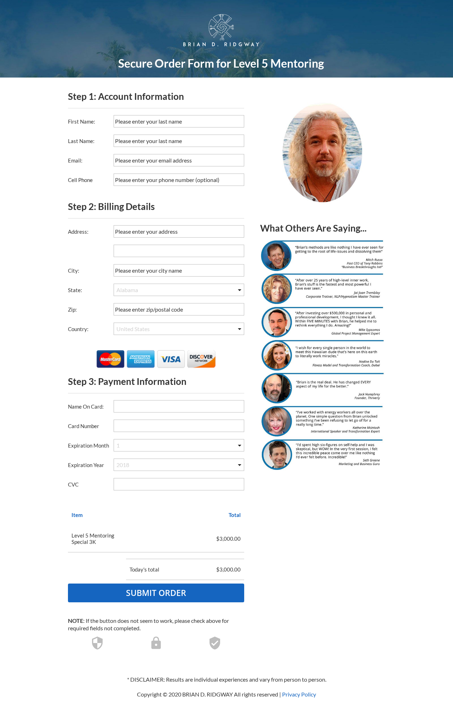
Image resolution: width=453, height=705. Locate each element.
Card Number (83, 426)
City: (73, 270)
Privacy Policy (299, 694)
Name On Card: (86, 406)
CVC (73, 484)
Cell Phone (80, 180)
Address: (78, 231)
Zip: (72, 309)
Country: (78, 329)
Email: (75, 160)
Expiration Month (88, 445)
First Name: (81, 121)
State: (75, 290)
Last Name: (81, 141)
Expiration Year (86, 465)
